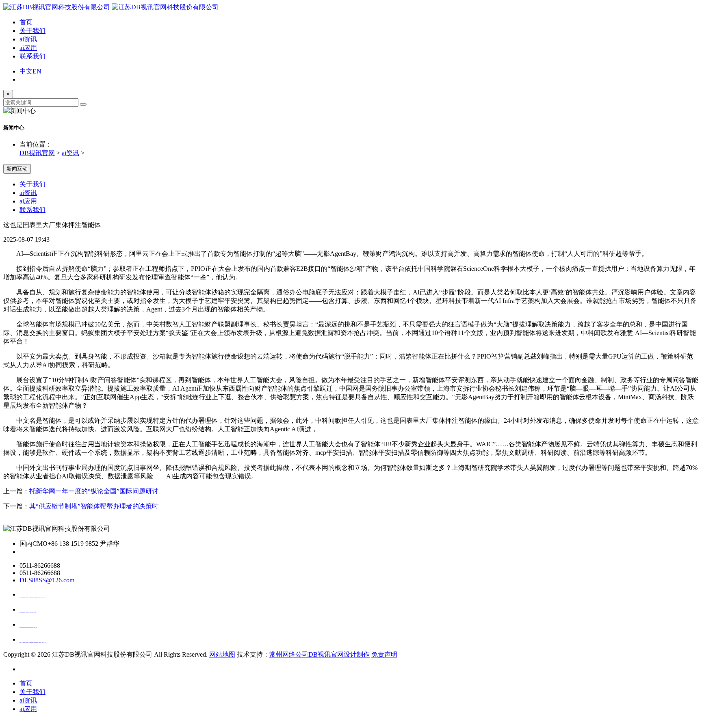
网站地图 (222, 654)
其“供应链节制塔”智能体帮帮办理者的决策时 (93, 506)
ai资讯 (28, 39)
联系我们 (33, 56)
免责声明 (384, 654)
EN (36, 71)
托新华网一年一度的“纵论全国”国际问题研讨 (93, 491)
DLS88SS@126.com (47, 580)
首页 (26, 22)
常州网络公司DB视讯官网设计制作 (319, 654)
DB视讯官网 (37, 152)
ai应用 (28, 47)
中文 (26, 71)
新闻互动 (17, 169)
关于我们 (33, 30)
